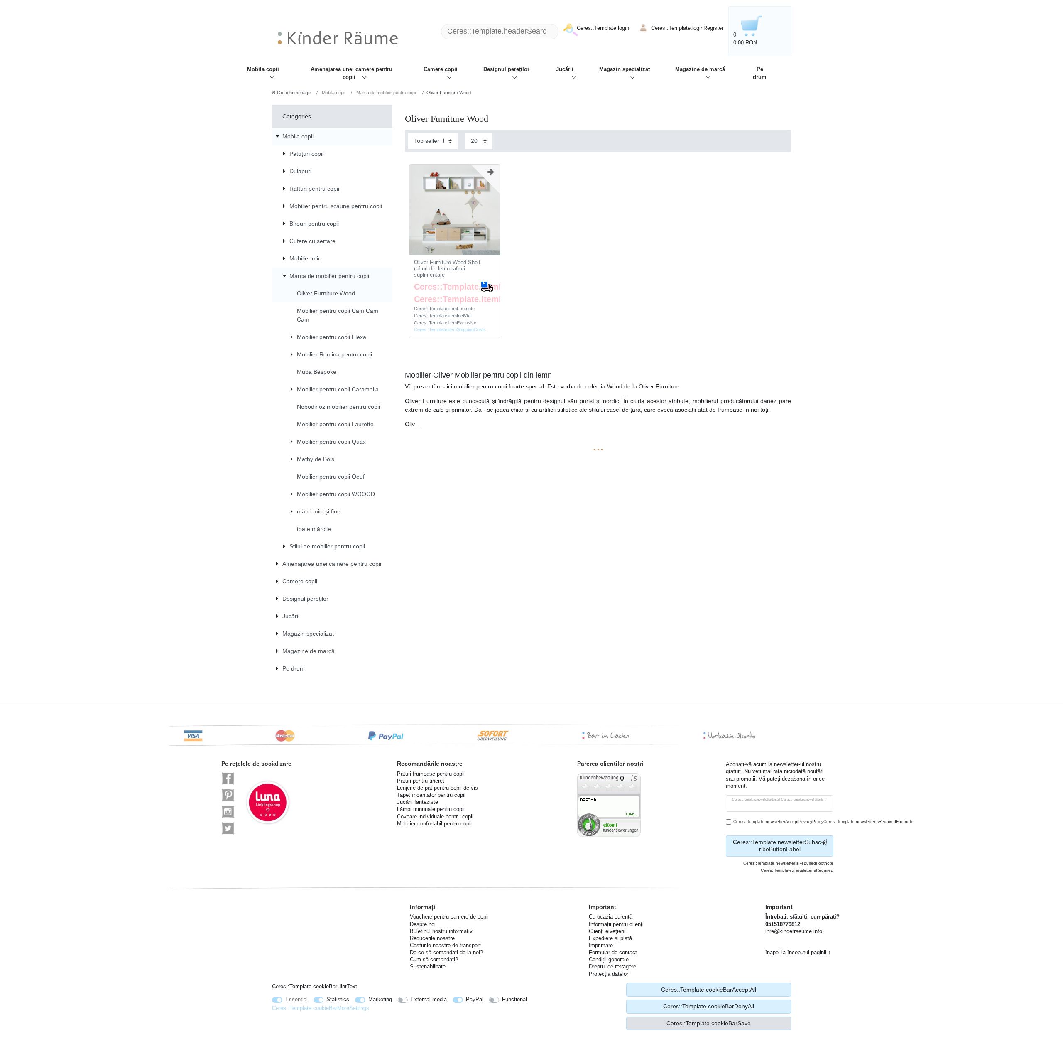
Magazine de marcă (700, 69)
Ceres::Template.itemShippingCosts (450, 329)
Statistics (337, 999)
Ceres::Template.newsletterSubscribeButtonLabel (777, 846)
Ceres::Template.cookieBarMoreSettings (320, 1008)
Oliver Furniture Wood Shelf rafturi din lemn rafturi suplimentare (447, 269)
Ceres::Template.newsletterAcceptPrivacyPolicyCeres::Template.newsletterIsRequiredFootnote (823, 821)
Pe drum (760, 73)
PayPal (474, 999)
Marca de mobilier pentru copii (385, 92)
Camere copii (441, 69)
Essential (296, 999)
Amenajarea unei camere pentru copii (351, 73)
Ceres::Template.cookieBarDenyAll (708, 1006)
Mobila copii (263, 69)
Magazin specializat (624, 69)
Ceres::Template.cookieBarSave (708, 1023)
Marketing (380, 999)
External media (429, 999)
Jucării (564, 69)
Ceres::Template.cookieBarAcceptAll (708, 989)
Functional (514, 999)
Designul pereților (506, 69)
